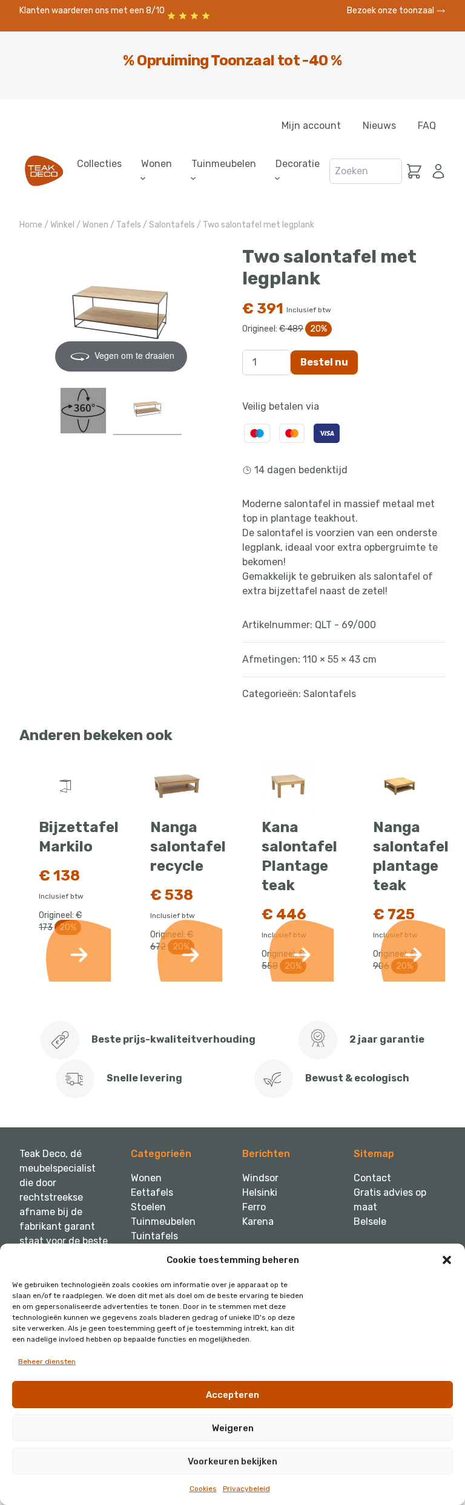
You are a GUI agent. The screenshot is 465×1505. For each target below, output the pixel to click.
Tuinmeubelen (163, 1221)
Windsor (260, 1178)
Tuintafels (154, 1236)
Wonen (95, 225)
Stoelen (148, 1207)
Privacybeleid (246, 1488)
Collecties (99, 163)
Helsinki (259, 1192)
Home (30, 225)
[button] (447, 1260)
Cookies (203, 1488)
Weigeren (233, 1428)
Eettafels (152, 1192)
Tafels (128, 225)
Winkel (62, 225)
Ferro (254, 1207)
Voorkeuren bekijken (232, 1461)
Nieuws (379, 125)
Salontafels (172, 225)
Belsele (370, 1221)
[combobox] (365, 171)
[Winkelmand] (414, 171)
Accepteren (232, 1394)
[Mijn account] (436, 171)
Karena (258, 1221)
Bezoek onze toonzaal (391, 10)
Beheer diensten (47, 1361)
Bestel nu (324, 362)
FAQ (427, 125)
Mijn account (311, 125)
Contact (372, 1178)
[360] (83, 410)
